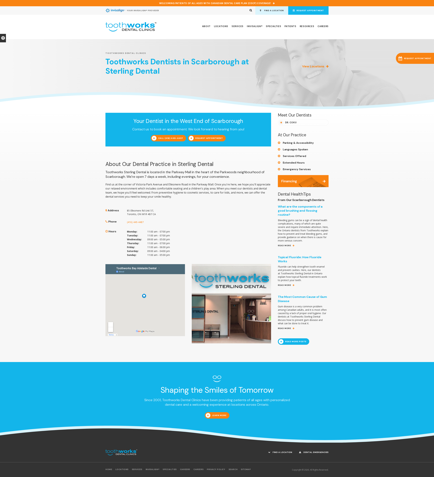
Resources (307, 26)
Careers (323, 26)
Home (108, 469)
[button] (415, 58)
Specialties (273, 26)
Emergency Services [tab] (297, 169)
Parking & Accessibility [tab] (298, 143)
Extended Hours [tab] (294, 162)
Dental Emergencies (316, 452)
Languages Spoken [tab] (295, 149)
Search (233, 469)
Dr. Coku (291, 122)
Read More (284, 245)
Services (237, 26)
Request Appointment (310, 10)
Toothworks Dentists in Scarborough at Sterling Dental (177, 66)
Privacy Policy (216, 469)
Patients (290, 26)
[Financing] (303, 180)
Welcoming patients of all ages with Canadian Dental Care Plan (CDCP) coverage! (215, 3)
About (206, 26)
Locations (221, 26)
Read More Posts (295, 341)
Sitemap (246, 469)
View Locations (313, 66)
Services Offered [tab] (294, 156)
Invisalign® (254, 26)
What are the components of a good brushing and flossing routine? (300, 211)
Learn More (219, 415)
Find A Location (273, 10)
